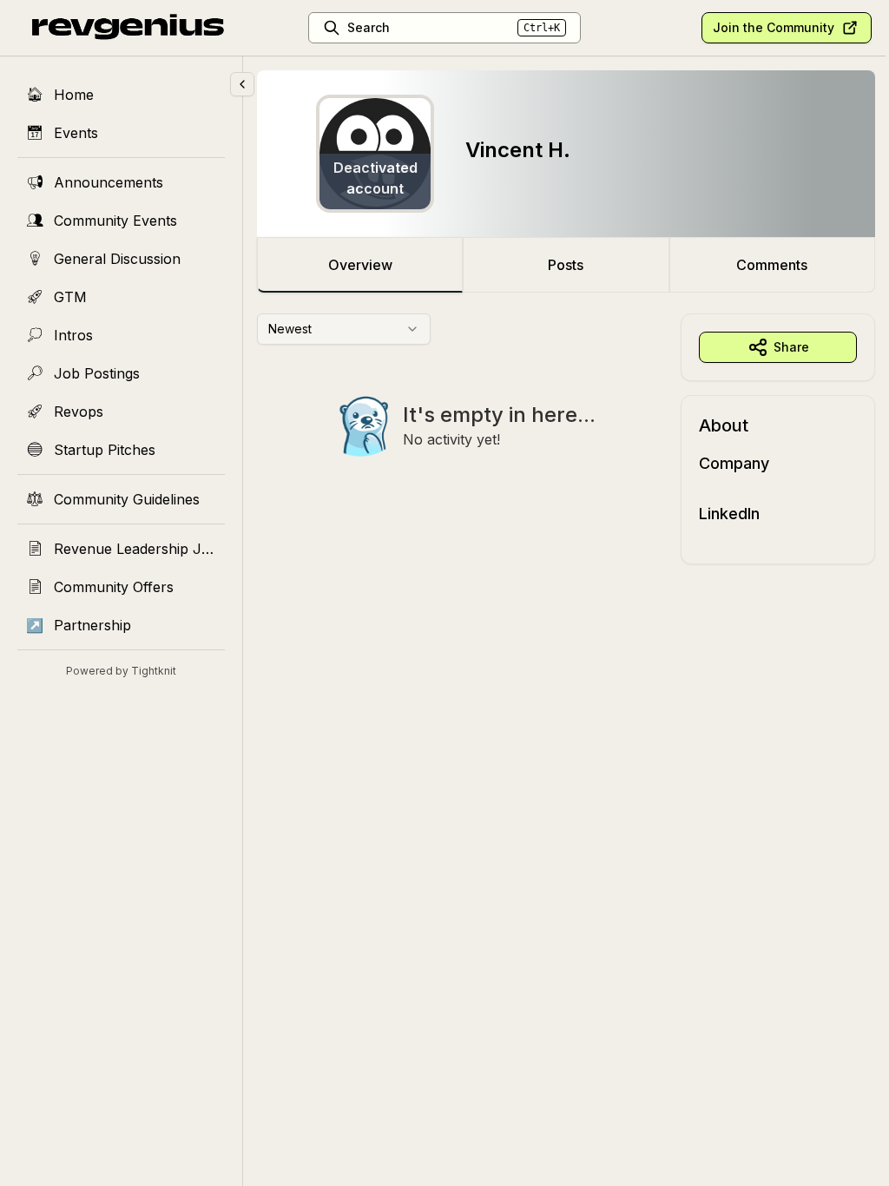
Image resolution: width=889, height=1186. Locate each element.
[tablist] (566, 265)
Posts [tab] (565, 264)
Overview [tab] (360, 264)
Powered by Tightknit (121, 670)
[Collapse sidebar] (242, 84)
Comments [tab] (771, 264)
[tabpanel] (566, 438)
